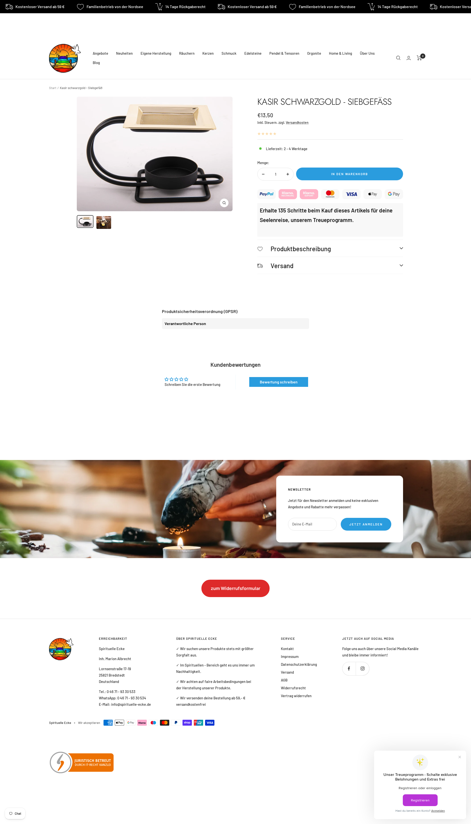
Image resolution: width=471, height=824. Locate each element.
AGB (284, 680)
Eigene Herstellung (156, 53)
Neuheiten (124, 53)
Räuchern (187, 53)
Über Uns (367, 53)
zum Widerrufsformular (235, 588)
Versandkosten (297, 122)
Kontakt (287, 648)
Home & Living (340, 53)
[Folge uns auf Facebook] (349, 668)
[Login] (408, 58)
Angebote (100, 53)
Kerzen (208, 53)
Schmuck (229, 53)
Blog (96, 62)
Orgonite (314, 53)
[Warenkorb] (419, 57)
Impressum (290, 656)
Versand (287, 672)
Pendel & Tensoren (284, 53)
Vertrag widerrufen (296, 695)
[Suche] (398, 58)
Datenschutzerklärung (299, 664)
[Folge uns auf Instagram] (362, 668)
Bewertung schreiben (279, 381)
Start (52, 88)
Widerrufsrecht (293, 688)
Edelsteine (253, 53)
